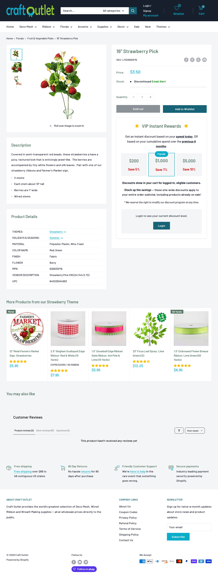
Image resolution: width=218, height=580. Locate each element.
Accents (83, 26)
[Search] (133, 10)
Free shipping (23, 471)
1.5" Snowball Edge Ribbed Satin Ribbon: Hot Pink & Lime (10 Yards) (107, 355)
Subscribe (178, 536)
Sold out (138, 109)
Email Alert (159, 81)
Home (10, 26)
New (148, 26)
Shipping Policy (129, 534)
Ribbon (46, 26)
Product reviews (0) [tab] (24, 430)
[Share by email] (204, 59)
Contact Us (126, 540)
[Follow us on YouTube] (80, 561)
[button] (18, 361)
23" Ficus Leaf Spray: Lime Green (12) (148, 353)
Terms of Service (130, 528)
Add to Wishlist (185, 109)
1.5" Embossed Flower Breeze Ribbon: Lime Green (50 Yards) (191, 355)
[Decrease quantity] (133, 97)
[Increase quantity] (150, 97)
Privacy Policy (128, 517)
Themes (161, 26)
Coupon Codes (128, 512)
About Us (125, 506)
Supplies (102, 26)
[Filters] (179, 431)
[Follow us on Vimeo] (86, 561)
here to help (137, 471)
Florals (64, 26)
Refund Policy (128, 523)
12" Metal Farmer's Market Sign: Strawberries (24, 353)
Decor (121, 26)
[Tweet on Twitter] (198, 59)
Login (161, 225)
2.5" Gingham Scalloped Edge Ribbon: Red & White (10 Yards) (68, 355)
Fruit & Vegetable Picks (40, 38)
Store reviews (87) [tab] (45, 430)
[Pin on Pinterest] (192, 59)
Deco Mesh (26, 26)
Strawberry (56, 231)
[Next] (211, 344)
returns (86, 471)
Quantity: (122, 97)
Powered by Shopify (17, 559)
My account (150, 15)
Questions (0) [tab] (63, 430)
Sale (136, 26)
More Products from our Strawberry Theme (42, 302)
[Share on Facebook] (186, 59)
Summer (55, 237)
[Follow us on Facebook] (73, 561)
